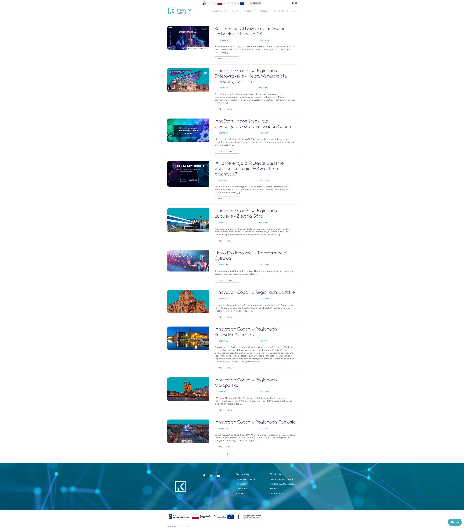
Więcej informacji (226, 59)
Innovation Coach (219, 11)
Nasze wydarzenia (246, 479)
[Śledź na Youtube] (218, 476)
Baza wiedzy (242, 474)
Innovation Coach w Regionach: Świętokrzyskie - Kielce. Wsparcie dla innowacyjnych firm (251, 76)
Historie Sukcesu (280, 11)
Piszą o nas (242, 488)
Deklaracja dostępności (283, 484)
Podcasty (264, 11)
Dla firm (235, 11)
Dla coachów (249, 11)
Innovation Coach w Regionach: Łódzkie (255, 292)
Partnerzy (241, 484)
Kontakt (293, 11)
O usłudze (276, 474)
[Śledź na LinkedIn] (211, 476)
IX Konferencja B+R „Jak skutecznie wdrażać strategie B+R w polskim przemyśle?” (249, 168)
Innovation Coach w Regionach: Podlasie (255, 422)
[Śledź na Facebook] (204, 476)
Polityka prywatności (281, 479)
